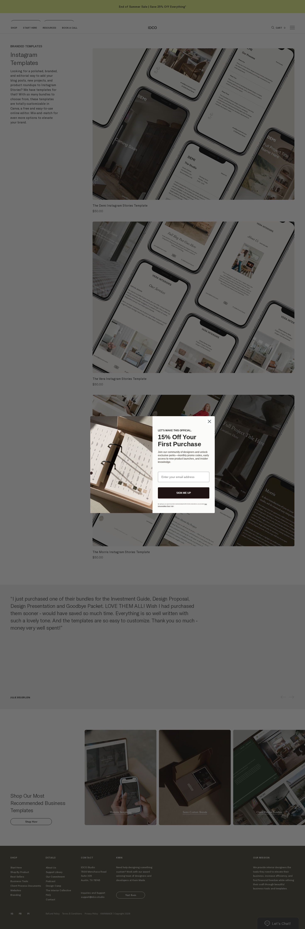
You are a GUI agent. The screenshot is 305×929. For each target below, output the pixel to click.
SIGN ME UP (183, 492)
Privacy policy (170, 506)
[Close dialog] (209, 421)
